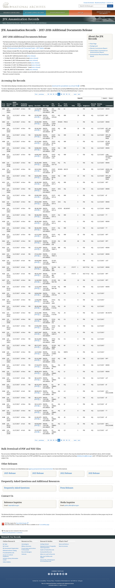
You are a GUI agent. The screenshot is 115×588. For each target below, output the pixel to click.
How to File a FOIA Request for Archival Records (47, 560)
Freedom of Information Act (62, 581)
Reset (110, 98)
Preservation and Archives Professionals (29, 549)
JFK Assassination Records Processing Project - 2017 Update (25, 48)
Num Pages (79, 104)
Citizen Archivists (89, 3)
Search (110, 6)
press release (31, 56)
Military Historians (26, 546)
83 (48, 94)
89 (64, 94)
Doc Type (46, 106)
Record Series (93, 104)
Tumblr (57, 574)
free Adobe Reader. (21, 523)
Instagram (55, 574)
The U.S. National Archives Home (24, 5)
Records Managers (27, 552)
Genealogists (25, 544)
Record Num (9, 104)
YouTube (60, 574)
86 (56, 94)
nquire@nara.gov (14, 505)
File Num (53, 104)
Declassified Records (46, 552)
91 (69, 94)
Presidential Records (8, 552)
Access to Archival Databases (8, 555)
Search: (80, 98)
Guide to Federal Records (47, 550)
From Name (66, 104)
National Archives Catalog (10, 550)
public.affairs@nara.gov (71, 505)
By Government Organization (10, 548)
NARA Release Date (15, 104)
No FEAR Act (74, 581)
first (36, 94)
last (79, 94)
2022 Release (66, 473)
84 (51, 94)
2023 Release (38, 473)
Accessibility (42, 581)
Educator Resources (57, 13)
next (75, 94)
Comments (109, 106)
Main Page (93, 44)
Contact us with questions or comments (12, 532)
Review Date (99, 104)
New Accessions (63, 546)
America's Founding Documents (103, 12)
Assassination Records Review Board (99, 55)
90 (66, 94)
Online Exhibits (7, 562)
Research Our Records (12, 13)
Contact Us (109, 3)
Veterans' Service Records (34, 13)
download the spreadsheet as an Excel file (65, 86)
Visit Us (80, 13)
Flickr (66, 574)
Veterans (24, 554)
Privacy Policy (50, 581)
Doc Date (38, 106)
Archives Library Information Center (10, 559)
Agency (30, 106)
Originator (86, 106)
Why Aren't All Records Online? (46, 557)
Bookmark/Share (100, 3)
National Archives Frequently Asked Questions (48, 546)
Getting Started (44, 544)
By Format (5, 546)
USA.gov (80, 581)
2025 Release (10, 473)
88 (61, 94)
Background (94, 46)
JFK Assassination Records (28, 23)
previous (41, 94)
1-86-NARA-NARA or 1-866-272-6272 (57, 585)
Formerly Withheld (24, 104)
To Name (60, 104)
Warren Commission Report (98, 48)
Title (73, 106)
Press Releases (66, 488)
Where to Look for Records (47, 554)
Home (4, 23)
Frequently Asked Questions (17, 488)
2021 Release (94, 473)
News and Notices (64, 544)
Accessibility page (44, 524)
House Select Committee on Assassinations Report (99, 51)
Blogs (63, 574)
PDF (36, 110)
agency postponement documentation (41, 469)
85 (53, 94)
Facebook (49, 574)
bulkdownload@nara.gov (84, 456)
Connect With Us (58, 571)
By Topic (5, 544)
